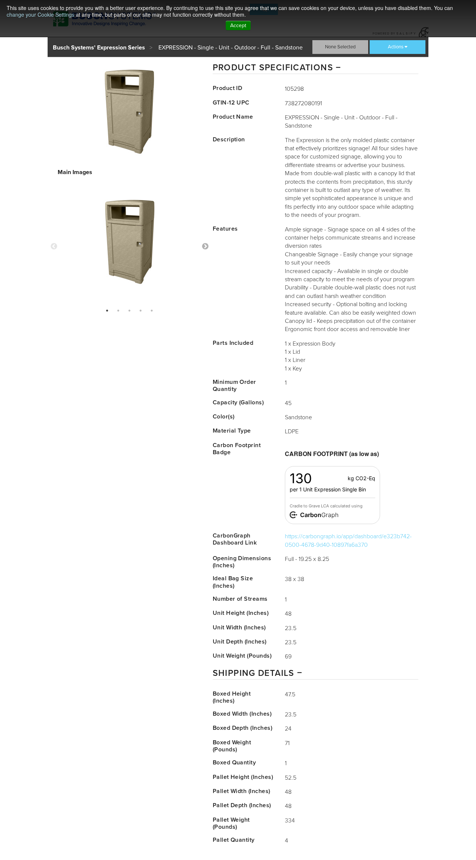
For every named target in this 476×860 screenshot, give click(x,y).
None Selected (340, 47)
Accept (238, 25)
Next (205, 246)
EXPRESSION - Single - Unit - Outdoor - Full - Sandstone (230, 47)
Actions (395, 47)
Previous (54, 246)
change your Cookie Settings (40, 14)
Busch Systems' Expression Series (99, 47)
